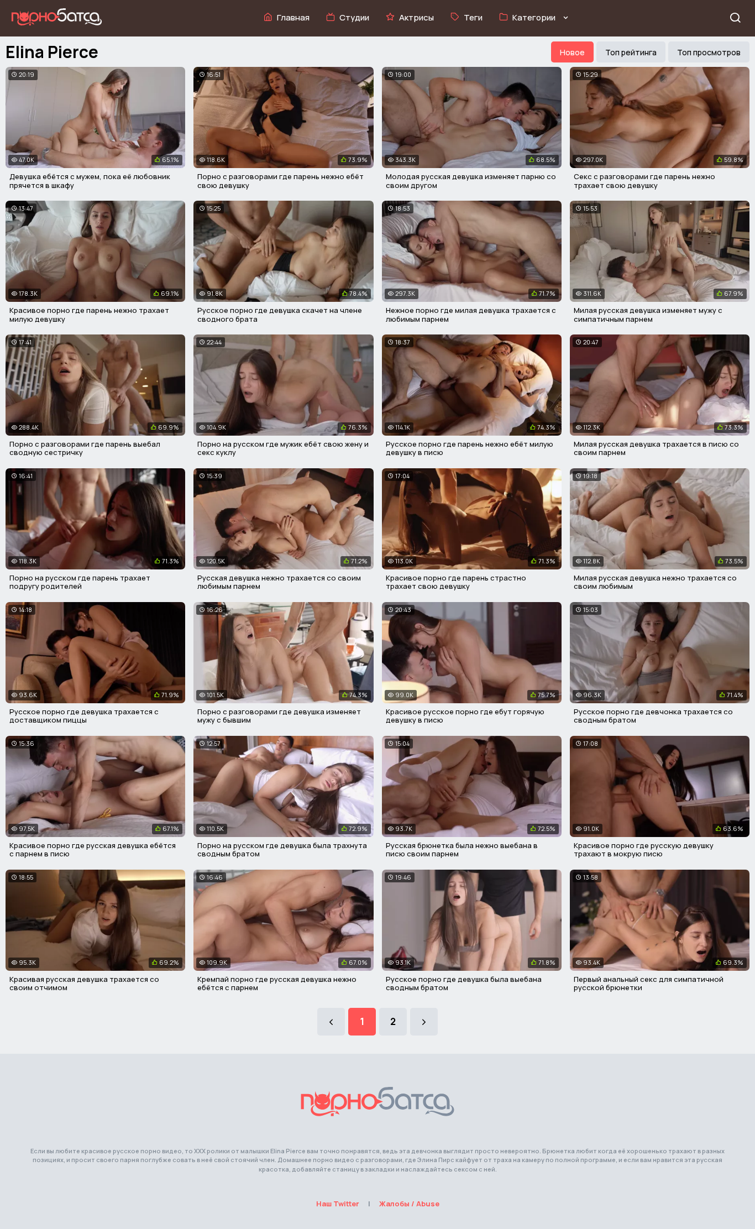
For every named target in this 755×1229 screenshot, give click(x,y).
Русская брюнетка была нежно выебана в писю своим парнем (462, 849)
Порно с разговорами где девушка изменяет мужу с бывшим (279, 716)
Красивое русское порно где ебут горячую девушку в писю (465, 716)
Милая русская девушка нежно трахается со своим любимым (655, 582)
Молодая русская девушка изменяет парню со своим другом (471, 180)
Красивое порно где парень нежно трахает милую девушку (89, 314)
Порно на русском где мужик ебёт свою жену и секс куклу (283, 448)
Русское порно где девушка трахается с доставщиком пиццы (84, 716)
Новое (572, 52)
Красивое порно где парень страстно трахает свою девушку (456, 582)
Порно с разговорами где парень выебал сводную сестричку (84, 448)
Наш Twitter (337, 1204)
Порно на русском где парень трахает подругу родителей (79, 582)
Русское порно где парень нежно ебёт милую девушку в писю (469, 448)
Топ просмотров (709, 52)
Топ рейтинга (631, 52)
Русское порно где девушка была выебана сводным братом (464, 983)
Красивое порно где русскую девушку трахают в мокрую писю (644, 849)
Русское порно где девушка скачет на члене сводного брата (279, 314)
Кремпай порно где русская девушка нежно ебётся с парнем (276, 983)
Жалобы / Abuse (409, 1204)
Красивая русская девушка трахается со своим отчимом (84, 983)
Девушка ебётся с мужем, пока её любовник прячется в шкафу (89, 180)
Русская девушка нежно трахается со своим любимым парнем (279, 582)
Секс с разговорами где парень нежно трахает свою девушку (644, 180)
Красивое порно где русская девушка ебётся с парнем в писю (92, 849)
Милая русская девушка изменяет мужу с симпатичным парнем (648, 314)
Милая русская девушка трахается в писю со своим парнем (656, 448)
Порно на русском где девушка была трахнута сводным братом (282, 849)
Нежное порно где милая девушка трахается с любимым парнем (471, 314)
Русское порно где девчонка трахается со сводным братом (653, 716)
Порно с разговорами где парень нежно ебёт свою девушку (280, 180)
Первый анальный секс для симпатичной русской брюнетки (648, 983)
